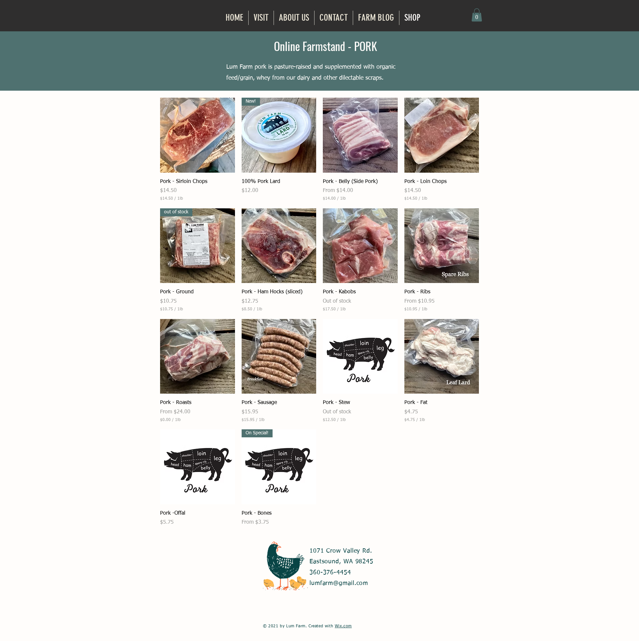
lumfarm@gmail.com (339, 583)
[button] (476, 14)
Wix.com (343, 626)
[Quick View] (197, 135)
